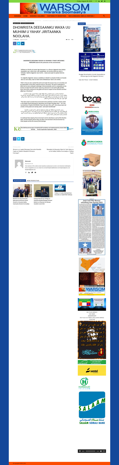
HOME (25, 16)
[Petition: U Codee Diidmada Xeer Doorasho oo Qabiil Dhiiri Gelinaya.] (64, 188)
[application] (92, 439)
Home (14, 20)
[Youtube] (104, 1)
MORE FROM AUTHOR (33, 180)
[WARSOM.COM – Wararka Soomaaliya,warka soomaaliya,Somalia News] (59, 8)
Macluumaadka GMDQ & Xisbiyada (81, 16)
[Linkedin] (99, 1)
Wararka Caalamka (37, 16)
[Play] (80, 451)
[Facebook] (96, 1)
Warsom (17, 39)
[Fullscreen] (104, 451)
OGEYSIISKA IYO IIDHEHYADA (56, 16)
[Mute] (101, 451)
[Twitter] (102, 1)
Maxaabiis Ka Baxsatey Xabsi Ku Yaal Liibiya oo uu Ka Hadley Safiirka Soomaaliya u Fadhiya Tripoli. (60, 151)
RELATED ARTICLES (19, 180)
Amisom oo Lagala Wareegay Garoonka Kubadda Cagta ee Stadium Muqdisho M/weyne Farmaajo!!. (27, 151)
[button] (104, 16)
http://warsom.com (29, 163)
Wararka (17, 16)
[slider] (90, 451)
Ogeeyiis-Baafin (21, 20)
